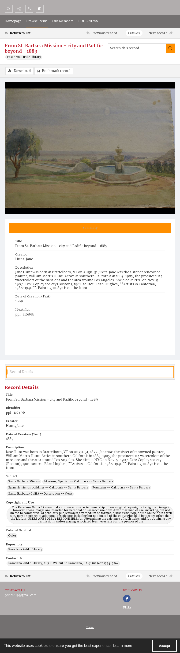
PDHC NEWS (88, 21)
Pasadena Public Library (24, 57)
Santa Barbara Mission (24, 481)
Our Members (63, 21)
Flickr (127, 607)
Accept (164, 646)
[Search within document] (170, 48)
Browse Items (37, 21)
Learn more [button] (122, 646)
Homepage (13, 21)
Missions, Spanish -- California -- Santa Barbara (78, 481)
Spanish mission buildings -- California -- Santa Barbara (48, 487)
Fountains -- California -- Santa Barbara (121, 487)
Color (12, 535)
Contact (90, 627)
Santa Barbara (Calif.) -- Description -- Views (40, 494)
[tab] (90, 228)
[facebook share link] (127, 598)
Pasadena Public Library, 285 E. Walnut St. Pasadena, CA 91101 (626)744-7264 (63, 563)
